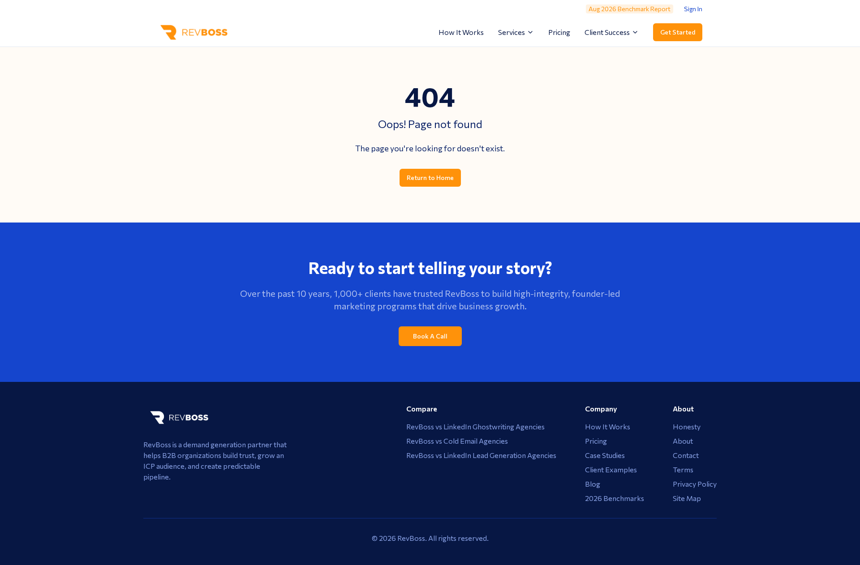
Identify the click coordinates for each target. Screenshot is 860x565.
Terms (683, 469)
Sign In (693, 9)
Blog (592, 483)
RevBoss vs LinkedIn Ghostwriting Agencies (475, 426)
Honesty (687, 426)
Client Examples (611, 469)
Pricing (559, 32)
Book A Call (430, 336)
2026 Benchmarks (614, 498)
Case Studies (605, 455)
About (683, 441)
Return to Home (430, 177)
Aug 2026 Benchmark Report (630, 9)
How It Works (461, 32)
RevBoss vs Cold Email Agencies (457, 441)
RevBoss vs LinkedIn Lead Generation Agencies (481, 455)
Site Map (687, 498)
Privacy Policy (695, 483)
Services (511, 32)
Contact (686, 455)
